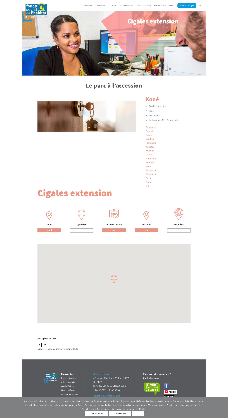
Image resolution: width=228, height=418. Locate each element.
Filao (151, 110)
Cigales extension (157, 106)
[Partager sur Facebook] (40, 345)
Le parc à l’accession (114, 85)
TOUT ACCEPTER (96, 413)
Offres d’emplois (68, 382)
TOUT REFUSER (120, 413)
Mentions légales (68, 390)
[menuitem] (87, 5)
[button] (114, 279)
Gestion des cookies (69, 394)
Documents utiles (68, 378)
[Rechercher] (200, 5)
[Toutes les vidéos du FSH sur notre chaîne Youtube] (170, 393)
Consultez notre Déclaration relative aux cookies (104, 409)
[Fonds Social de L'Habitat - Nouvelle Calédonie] (34, 11)
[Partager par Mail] (45, 345)
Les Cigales (154, 115)
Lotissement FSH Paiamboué (163, 120)
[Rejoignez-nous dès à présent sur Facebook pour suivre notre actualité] (167, 385)
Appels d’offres (67, 386)
